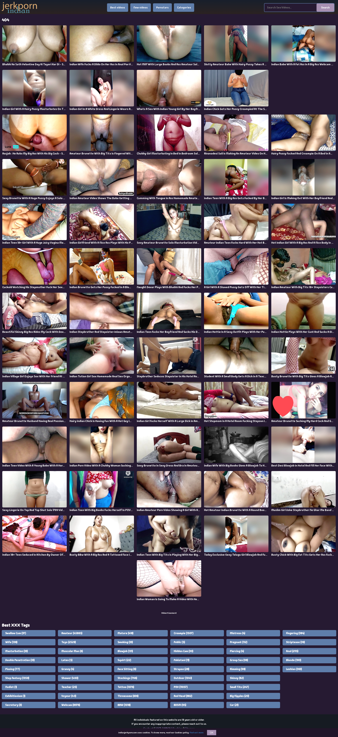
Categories (184, 7)
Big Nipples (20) (239, 696)
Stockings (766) (127, 678)
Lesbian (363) (294, 669)
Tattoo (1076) (126, 687)
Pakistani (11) (181, 660)
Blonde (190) (293, 660)
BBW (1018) (124, 705)
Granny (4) (67, 669)
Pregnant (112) (238, 642)
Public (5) (179, 642)
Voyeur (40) (68, 696)
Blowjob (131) (125, 651)
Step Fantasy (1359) (17, 678)
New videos (140, 7)
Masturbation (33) (16, 651)
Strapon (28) (181, 669)
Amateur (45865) (71, 633)
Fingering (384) (295, 633)
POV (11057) (181, 687)
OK (211, 732)
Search (325, 7)
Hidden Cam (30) (183, 651)
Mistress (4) (237, 633)
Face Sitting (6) (127, 669)
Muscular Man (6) (72, 651)
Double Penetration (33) (20, 660)
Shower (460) (69, 678)
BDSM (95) (180, 705)
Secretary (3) (13, 705)
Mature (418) (125, 633)
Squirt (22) (124, 660)
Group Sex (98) (239, 660)
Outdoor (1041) (183, 678)
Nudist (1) (11, 687)
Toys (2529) (68, 642)
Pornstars (162, 7)
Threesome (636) (128, 696)
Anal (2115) (292, 651)
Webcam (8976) (70, 705)
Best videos (117, 7)
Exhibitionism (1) (15, 696)
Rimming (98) (238, 669)
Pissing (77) (12, 669)
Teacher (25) (69, 687)
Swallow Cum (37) (15, 633)
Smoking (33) (125, 642)
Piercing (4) (237, 651)
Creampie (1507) (183, 633)
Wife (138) (11, 642)
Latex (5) (67, 660)
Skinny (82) (237, 678)
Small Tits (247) (239, 687)
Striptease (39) (295, 642)
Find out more (197, 732)
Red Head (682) (183, 696)
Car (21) (234, 705)
